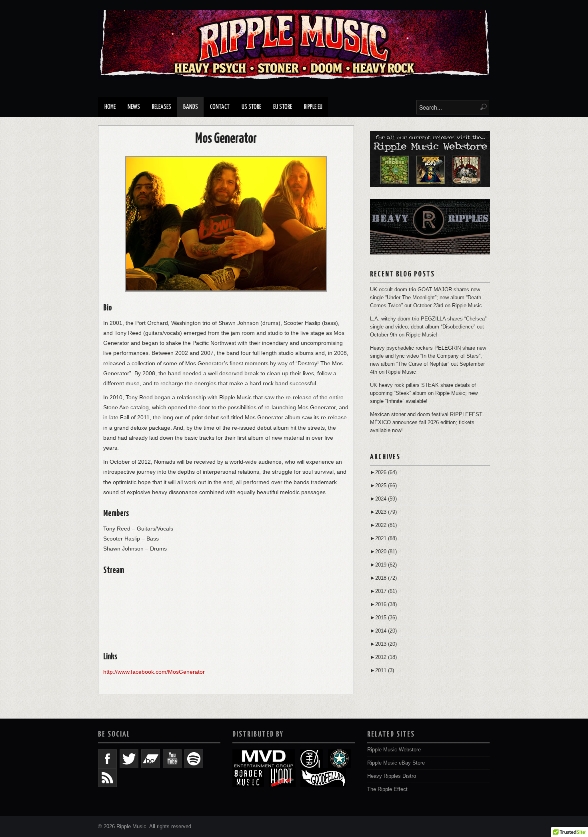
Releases (161, 107)
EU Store (282, 107)
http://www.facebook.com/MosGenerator (154, 672)
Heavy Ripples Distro (391, 776)
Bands (190, 107)
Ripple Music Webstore (394, 750)
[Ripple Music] (294, 44)
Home (110, 107)
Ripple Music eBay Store (396, 763)
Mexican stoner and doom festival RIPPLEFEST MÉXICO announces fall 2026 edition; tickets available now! (426, 422)
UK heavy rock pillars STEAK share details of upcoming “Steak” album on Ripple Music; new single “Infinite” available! (424, 393)
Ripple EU (313, 107)
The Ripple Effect (387, 789)
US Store (251, 107)
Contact (220, 107)
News (134, 107)
